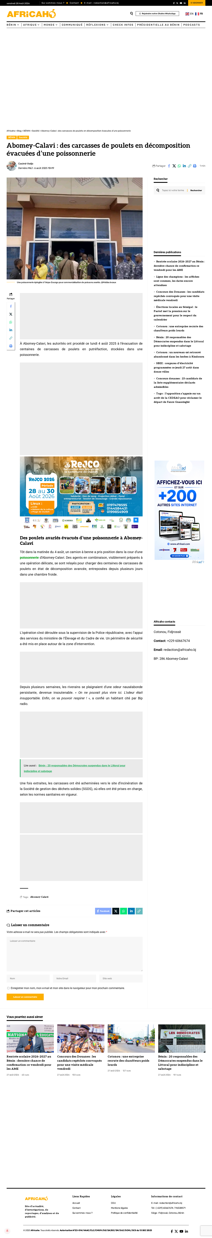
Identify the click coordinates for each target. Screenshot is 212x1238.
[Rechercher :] (173, 190)
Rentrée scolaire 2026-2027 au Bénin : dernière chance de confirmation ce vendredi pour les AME (179, 265)
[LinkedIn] (184, 3)
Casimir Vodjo (25, 163)
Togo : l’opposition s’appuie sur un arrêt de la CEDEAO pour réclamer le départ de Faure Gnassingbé (178, 398)
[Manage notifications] (7, 1230)
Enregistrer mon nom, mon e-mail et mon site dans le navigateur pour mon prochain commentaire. (68, 988)
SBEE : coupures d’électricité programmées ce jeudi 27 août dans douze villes (176, 367)
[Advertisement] (99, 52)
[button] (189, 166)
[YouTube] (181, 3)
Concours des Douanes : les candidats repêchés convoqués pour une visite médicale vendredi (179, 296)
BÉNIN (11, 137)
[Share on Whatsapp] (179, 166)
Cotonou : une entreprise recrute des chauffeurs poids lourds (128, 1060)
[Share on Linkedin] (184, 166)
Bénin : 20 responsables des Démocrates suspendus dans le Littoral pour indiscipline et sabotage (179, 341)
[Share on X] (174, 166)
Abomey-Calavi (39, 897)
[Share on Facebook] (169, 166)
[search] (131, 13)
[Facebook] (173, 3)
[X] (177, 3)
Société (23, 137)
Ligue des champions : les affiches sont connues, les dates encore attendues (176, 281)
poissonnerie (29, 558)
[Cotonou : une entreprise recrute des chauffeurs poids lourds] (131, 1038)
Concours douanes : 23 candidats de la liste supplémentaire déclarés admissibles (178, 382)
